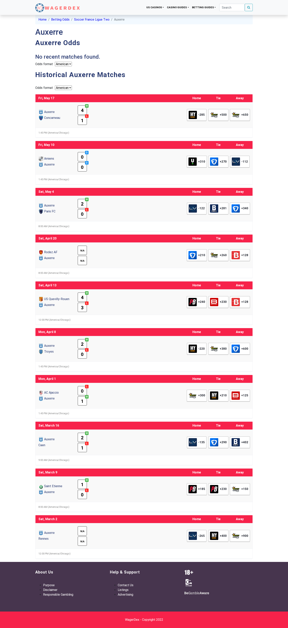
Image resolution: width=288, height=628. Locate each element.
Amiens (49, 158)
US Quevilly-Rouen (56, 299)
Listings (123, 590)
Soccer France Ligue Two (92, 19)
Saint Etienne (53, 486)
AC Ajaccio (51, 392)
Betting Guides (203, 7)
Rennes (43, 539)
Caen (41, 445)
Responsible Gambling (58, 594)
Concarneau (52, 118)
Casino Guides (177, 7)
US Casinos (154, 7)
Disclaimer (50, 590)
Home (42, 19)
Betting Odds (60, 19)
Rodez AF (50, 252)
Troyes (49, 351)
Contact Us (125, 585)
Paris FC (49, 211)
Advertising (125, 594)
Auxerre (49, 112)
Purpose (49, 585)
